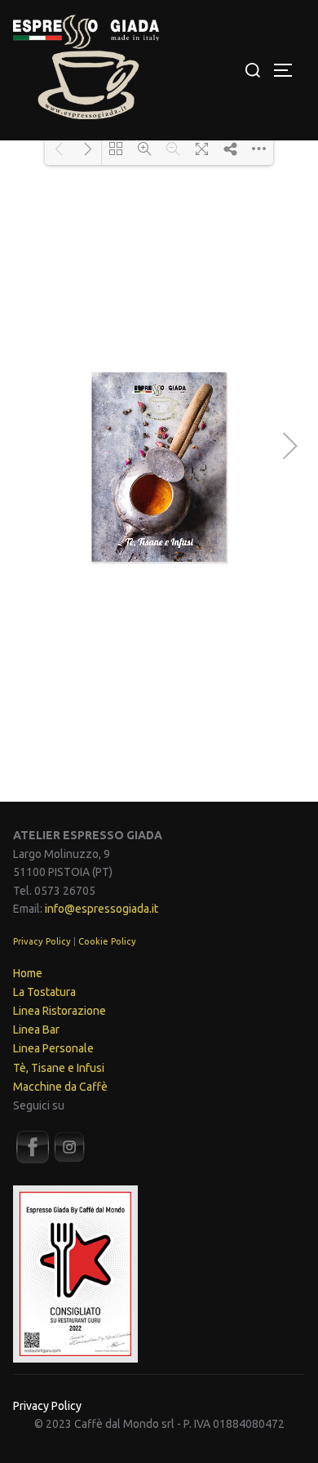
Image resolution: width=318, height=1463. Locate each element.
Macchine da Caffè (60, 1086)
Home (27, 973)
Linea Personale (53, 1048)
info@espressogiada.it (101, 908)
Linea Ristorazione (59, 1010)
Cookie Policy (107, 941)
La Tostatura (44, 991)
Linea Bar (36, 1029)
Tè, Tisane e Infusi (58, 1067)
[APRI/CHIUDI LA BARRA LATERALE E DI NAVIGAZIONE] (288, 70)
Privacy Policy (42, 941)
